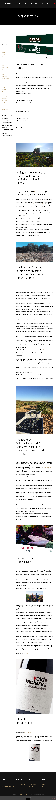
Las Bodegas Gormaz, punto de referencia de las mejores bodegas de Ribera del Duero (29, 272)
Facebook (44, 782)
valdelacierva (4, 98)
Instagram (44, 788)
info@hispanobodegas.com (8, 786)
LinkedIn (43, 786)
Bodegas (36, 3)
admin (18, 73)
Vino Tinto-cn (4, 107)
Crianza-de (4, 54)
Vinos (25, 3)
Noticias (42, 3)
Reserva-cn (4, 76)
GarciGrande (18, 197)
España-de (4, 58)
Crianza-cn (4, 52)
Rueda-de (4, 91)
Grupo (20, 3)
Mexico (3, 65)
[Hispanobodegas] (9, 3)
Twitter (43, 784)
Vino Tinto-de (5, 109)
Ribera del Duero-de (6, 78)
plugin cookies (53, 798)
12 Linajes (21, 299)
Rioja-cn (3, 80)
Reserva (3, 74)
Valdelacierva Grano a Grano (28, 732)
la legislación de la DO (34, 489)
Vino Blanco (4, 102)
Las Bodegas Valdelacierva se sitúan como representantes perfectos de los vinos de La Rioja (30, 446)
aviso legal (31, 786)
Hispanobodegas (38, 191)
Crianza (3, 50)
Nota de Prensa (5, 67)
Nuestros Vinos (5, 71)
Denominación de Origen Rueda (38, 203)
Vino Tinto (4, 104)
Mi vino (27, 653)
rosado (3, 87)
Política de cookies (32, 784)
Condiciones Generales (20, 782)
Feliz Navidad (4, 133)
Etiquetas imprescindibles (25, 720)
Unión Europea (5, 96)
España (3, 56)
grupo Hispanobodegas (47, 467)
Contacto (49, 3)
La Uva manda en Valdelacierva (26, 559)
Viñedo (30, 3)
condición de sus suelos (45, 349)
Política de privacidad (32, 782)
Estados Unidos (5, 60)
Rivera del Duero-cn (6, 85)
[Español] (54, 3)
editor (18, 567)
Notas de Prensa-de (6, 69)
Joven (3, 63)
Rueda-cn (4, 89)
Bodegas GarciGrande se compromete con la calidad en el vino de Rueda (30, 178)
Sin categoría (4, 93)
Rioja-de (3, 82)
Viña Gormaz (4, 100)
